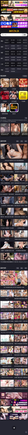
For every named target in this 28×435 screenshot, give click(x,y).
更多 (26, 141)
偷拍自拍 (13, 51)
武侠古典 (25, 63)
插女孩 (6, 69)
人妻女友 (19, 63)
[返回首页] (26, 432)
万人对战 (19, 40)
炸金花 (12, 42)
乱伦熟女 (19, 54)
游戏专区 (25, 40)
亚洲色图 (13, 57)
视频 (2, 47)
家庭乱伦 (13, 63)
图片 (2, 58)
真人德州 (13, 40)
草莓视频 (19, 69)
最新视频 (3, 141)
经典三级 (13, 54)
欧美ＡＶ (19, 45)
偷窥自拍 (7, 57)
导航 (2, 70)
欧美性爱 (25, 51)
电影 (2, 52)
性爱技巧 (25, 65)
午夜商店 (13, 69)
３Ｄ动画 (25, 45)
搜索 (25, 34)
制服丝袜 (7, 54)
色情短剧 (13, 71)
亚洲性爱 (7, 51)
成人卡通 (19, 51)
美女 (18, 141)
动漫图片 (25, 57)
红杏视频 (7, 71)
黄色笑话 (19, 65)
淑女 (22, 268)
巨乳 (22, 141)
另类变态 (25, 54)
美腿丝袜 (7, 59)
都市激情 (7, 63)
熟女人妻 (7, 48)
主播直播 (19, 48)
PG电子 (7, 40)
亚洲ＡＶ (7, 45)
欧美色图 (19, 57)
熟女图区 (19, 59)
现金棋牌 (19, 42)
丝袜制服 (13, 48)
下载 (26, 118)
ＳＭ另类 (25, 48)
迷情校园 (7, 65)
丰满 (18, 268)
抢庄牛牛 (25, 42)
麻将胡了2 (7, 42)
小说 (2, 64)
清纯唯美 (13, 59)
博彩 (2, 41)
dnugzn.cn (14, 31)
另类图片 (25, 59)
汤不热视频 (24, 69)
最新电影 (3, 268)
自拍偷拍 (13, 45)
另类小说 (13, 65)
